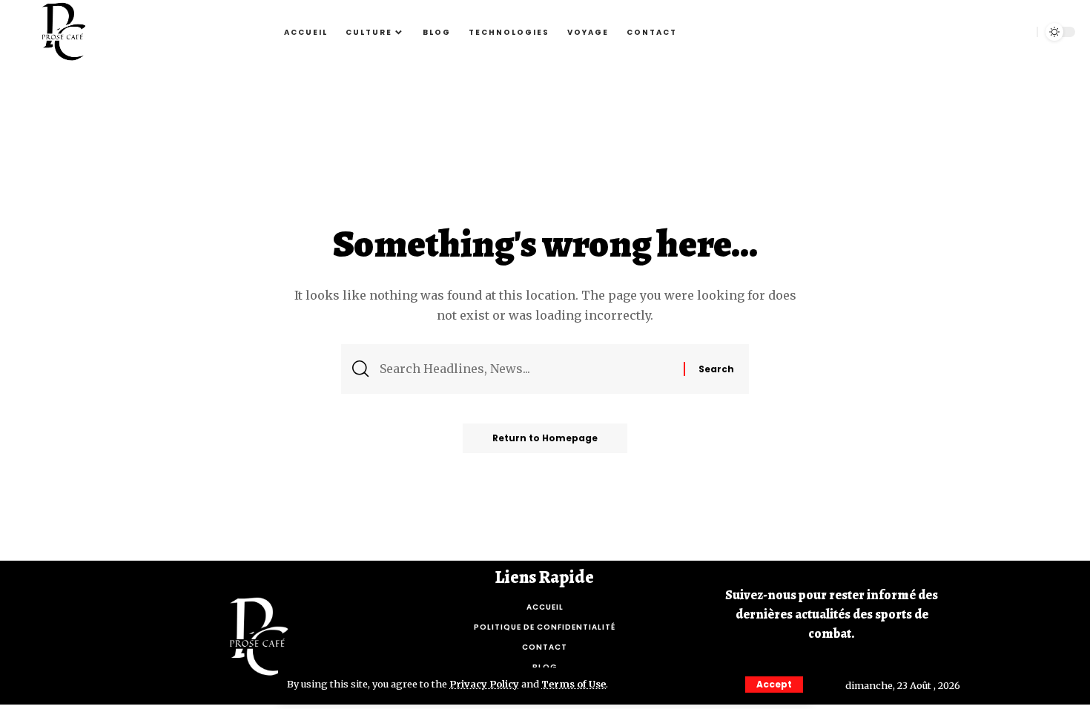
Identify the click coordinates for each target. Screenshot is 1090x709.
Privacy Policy (484, 684)
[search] (1018, 31)
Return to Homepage (545, 438)
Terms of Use (573, 684)
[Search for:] (526, 369)
